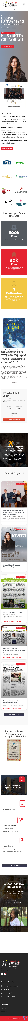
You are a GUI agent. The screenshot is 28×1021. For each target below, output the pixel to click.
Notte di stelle (8, 846)
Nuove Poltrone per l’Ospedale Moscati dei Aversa (14, 649)
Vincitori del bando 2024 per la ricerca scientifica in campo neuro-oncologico (13, 512)
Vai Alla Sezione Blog (14, 714)
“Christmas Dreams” (10, 825)
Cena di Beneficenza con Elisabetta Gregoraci (12, 566)
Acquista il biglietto (7, 46)
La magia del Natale (9, 809)
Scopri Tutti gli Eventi (15, 865)
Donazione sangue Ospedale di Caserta (12, 786)
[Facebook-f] (2, 974)
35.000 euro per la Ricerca (12, 612)
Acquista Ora (14, 382)
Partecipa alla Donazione (14, 419)
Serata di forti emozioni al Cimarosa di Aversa (12, 702)
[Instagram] (5, 974)
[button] (24, 4)
